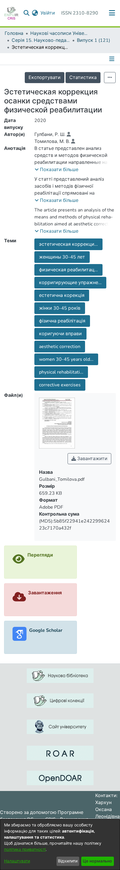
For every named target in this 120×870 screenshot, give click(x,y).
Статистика (83, 77)
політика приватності (25, 849)
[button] (56, 169)
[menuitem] (35, 13)
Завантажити (91, 458)
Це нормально (97, 861)
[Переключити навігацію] (112, 59)
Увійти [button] (48, 13)
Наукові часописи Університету (59, 33)
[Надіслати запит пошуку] (26, 13)
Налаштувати (17, 861)
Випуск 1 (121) (93, 40)
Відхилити (67, 861)
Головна (14, 33)
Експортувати (45, 77)
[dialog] (60, 844)
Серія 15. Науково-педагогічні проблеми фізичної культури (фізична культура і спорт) (41, 40)
